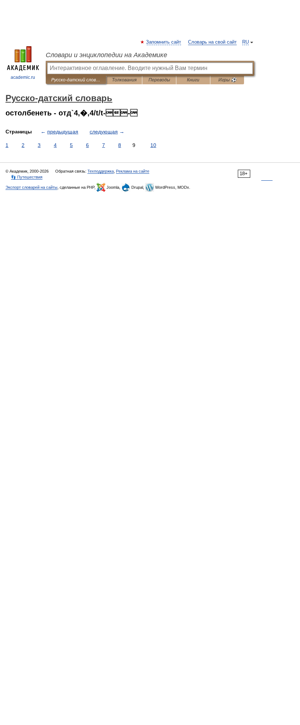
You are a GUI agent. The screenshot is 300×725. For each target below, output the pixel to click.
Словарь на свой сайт (212, 42)
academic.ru (23, 77)
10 (153, 145)
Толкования (124, 79)
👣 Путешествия (26, 177)
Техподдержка (100, 171)
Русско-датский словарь (76, 79)
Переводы (159, 79)
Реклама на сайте (132, 171)
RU (245, 42)
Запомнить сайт (164, 42)
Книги (193, 79)
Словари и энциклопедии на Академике (106, 55)
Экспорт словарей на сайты (31, 187)
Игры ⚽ (227, 79)
